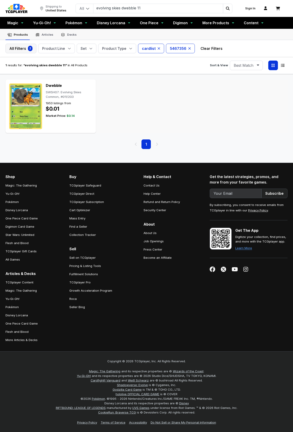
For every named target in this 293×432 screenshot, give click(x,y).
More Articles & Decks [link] (21, 340)
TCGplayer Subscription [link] (86, 202)
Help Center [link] (152, 193)
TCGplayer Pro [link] (80, 282)
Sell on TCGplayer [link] (82, 257)
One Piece (149, 23)
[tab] (17, 35)
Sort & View (219, 65)
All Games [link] (12, 259)
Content (251, 23)
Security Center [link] (155, 210)
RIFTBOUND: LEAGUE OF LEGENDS (81, 408)
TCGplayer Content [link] (19, 282)
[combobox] (246, 65)
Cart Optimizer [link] (79, 210)
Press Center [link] (153, 249)
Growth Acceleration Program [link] (90, 290)
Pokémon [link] (12, 202)
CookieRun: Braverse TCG (117, 412)
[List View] (283, 65)
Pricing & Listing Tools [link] (85, 266)
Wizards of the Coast (188, 371)
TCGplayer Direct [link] (81, 193)
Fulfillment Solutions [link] (83, 274)
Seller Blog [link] (77, 307)
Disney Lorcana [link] (16, 210)
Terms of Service (113, 422)
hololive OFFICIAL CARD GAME (137, 394)
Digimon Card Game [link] (19, 226)
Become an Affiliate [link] (158, 257)
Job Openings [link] (154, 241)
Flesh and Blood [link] (17, 243)
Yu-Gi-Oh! (42, 23)
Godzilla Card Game (127, 389)
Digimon (180, 23)
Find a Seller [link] (78, 226)
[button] (227, 8)
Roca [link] (73, 299)
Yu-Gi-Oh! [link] (12, 193)
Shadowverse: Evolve (132, 385)
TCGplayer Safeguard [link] (85, 185)
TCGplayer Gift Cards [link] (21, 251)
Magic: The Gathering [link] (21, 185)
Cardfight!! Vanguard (105, 380)
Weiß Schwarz (138, 380)
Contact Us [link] (152, 185)
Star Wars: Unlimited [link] (19, 235)
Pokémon (73, 23)
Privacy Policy (258, 210)
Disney (184, 403)
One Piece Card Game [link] (21, 218)
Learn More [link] (243, 248)
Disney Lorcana (111, 23)
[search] (158, 8)
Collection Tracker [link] (82, 235)
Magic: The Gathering (104, 371)
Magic (12, 23)
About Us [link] (150, 233)
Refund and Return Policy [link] (162, 202)
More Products (215, 23)
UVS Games (140, 408)
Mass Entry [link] (77, 218)
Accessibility (138, 422)
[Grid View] (273, 65)
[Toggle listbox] (258, 65)
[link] (16, 8)
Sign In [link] (250, 8)
